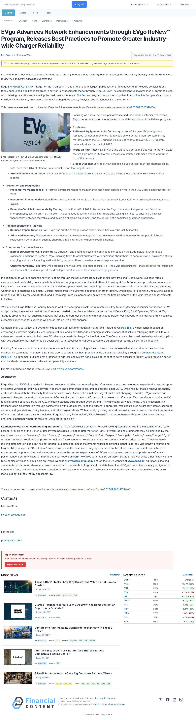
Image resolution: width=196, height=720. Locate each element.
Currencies (47, 20)
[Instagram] (181, 703)
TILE (57, 663)
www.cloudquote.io (107, 698)
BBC (75, 641)
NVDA (65, 595)
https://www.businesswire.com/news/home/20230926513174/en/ (117, 107)
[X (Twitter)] (161, 703)
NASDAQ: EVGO (23, 86)
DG (98, 683)
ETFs (35, 12)
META (126, 604)
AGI (70, 641)
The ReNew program (88, 95)
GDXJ (80, 641)
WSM (108, 683)
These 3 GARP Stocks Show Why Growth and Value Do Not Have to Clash (75, 583)
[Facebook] (168, 703)
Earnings (59, 683)
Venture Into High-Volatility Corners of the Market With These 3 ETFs (73, 629)
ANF (83, 683)
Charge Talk (124, 327)
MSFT (126, 609)
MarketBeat (42, 595)
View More (114, 574)
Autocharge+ (83, 173)
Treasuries (77, 20)
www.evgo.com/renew (70, 368)
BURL (93, 683)
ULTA (103, 683)
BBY (88, 683)
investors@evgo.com (13, 514)
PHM (75, 595)
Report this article (15, 564)
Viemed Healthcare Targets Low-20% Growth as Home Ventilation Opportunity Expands (75, 606)
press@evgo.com (11, 540)
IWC (86, 641)
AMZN (126, 584)
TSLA (126, 621)
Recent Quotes (138, 4)
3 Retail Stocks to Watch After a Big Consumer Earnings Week (74, 673)
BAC (125, 596)
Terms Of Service (117, 704)
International (62, 20)
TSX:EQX (92, 641)
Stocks (23, 12)
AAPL (126, 588)
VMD (58, 618)
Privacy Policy (100, 704)
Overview (23, 20)
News (34, 20)
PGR (70, 595)
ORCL (126, 617)
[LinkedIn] (174, 703)
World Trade (68, 683)
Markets (8, 12)
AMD (126, 592)
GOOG (126, 600)
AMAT (58, 595)
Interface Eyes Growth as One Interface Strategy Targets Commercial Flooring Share (69, 652)
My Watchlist (162, 4)
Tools (48, 12)
